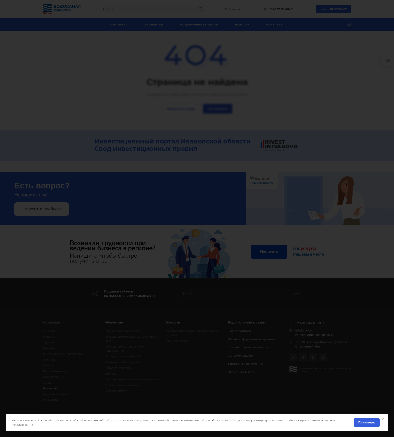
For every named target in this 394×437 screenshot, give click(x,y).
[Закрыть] (383, 418)
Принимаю (366, 422)
